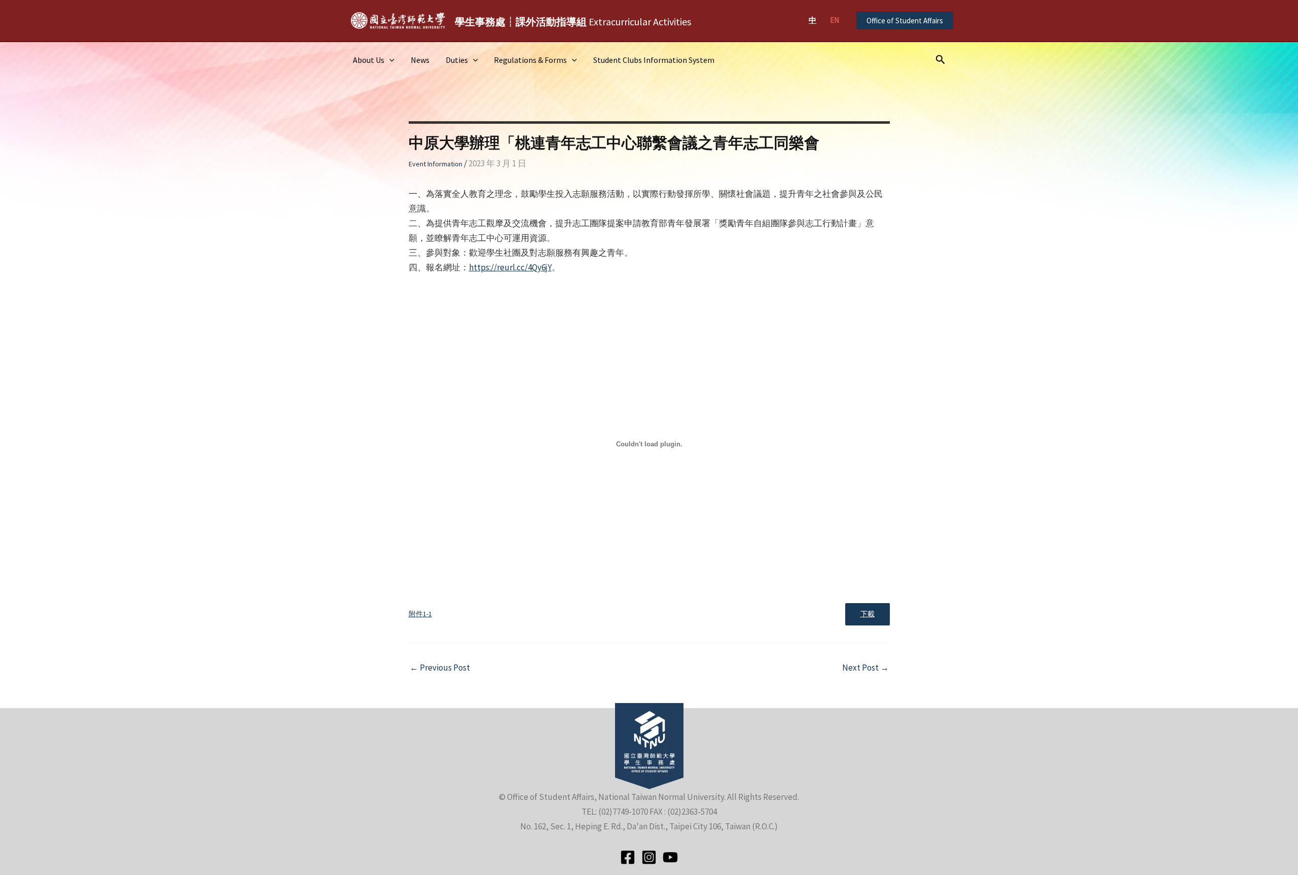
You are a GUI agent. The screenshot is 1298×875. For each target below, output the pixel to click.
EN (834, 20)
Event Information (435, 163)
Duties (457, 60)
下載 (867, 614)
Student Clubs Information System (653, 60)
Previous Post (440, 667)
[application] (389, 60)
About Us (368, 60)
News (420, 60)
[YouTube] (670, 857)
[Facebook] (627, 857)
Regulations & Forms (530, 60)
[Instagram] (649, 857)
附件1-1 (420, 614)
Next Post (865, 667)
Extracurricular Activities (573, 21)
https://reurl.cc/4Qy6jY (510, 267)
